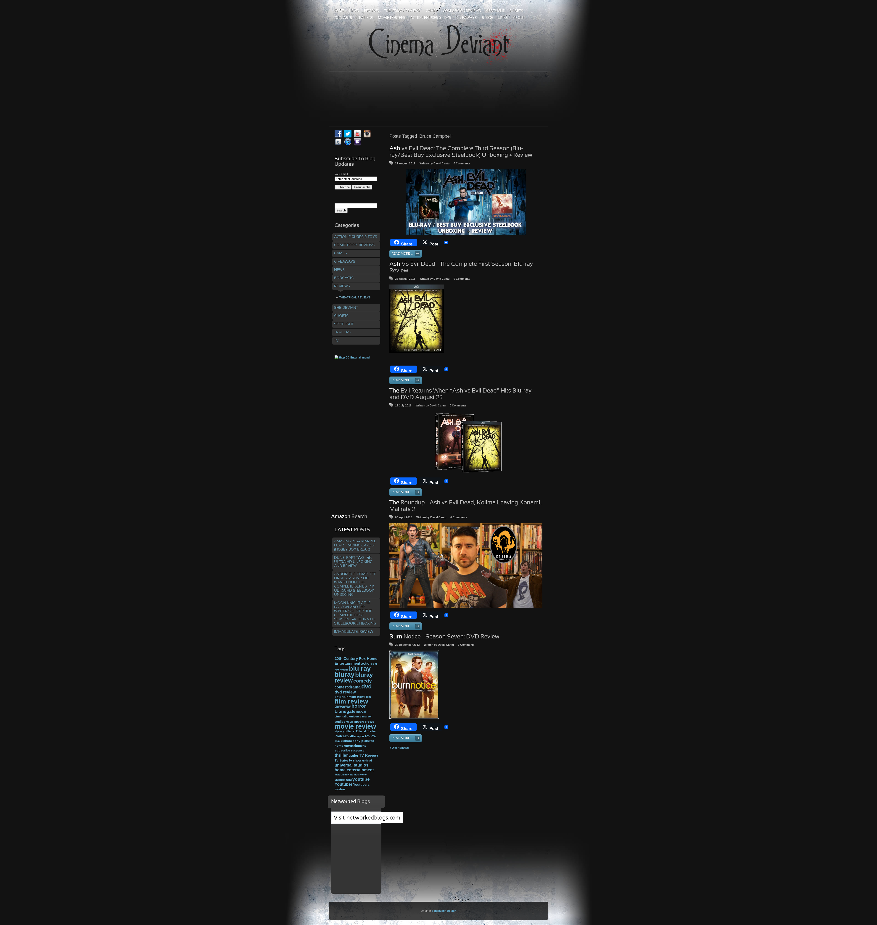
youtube (361, 779)
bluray (344, 674)
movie (349, 721)
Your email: (342, 174)
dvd (366, 686)
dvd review (345, 692)
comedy (362, 680)
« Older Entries (399, 747)
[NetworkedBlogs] (367, 822)
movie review (355, 726)
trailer (353, 755)
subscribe (342, 750)
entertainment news (350, 696)
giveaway (343, 706)
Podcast (341, 736)
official (350, 731)
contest (341, 687)
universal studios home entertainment (354, 767)
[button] (465, 565)
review (370, 736)
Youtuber (343, 784)
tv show (355, 760)
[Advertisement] (438, 88)
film (368, 696)
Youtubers (361, 784)
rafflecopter (356, 736)
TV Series (341, 760)
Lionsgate (345, 711)
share (347, 741)
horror (358, 706)
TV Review (368, 755)
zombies (340, 789)
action (366, 663)
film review (351, 701)
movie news (364, 721)
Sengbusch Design (444, 910)
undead (367, 760)
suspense (357, 750)
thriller (341, 755)
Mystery (339, 731)
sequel (339, 741)
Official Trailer (366, 731)
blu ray (360, 668)
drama (354, 687)
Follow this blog (356, 820)
